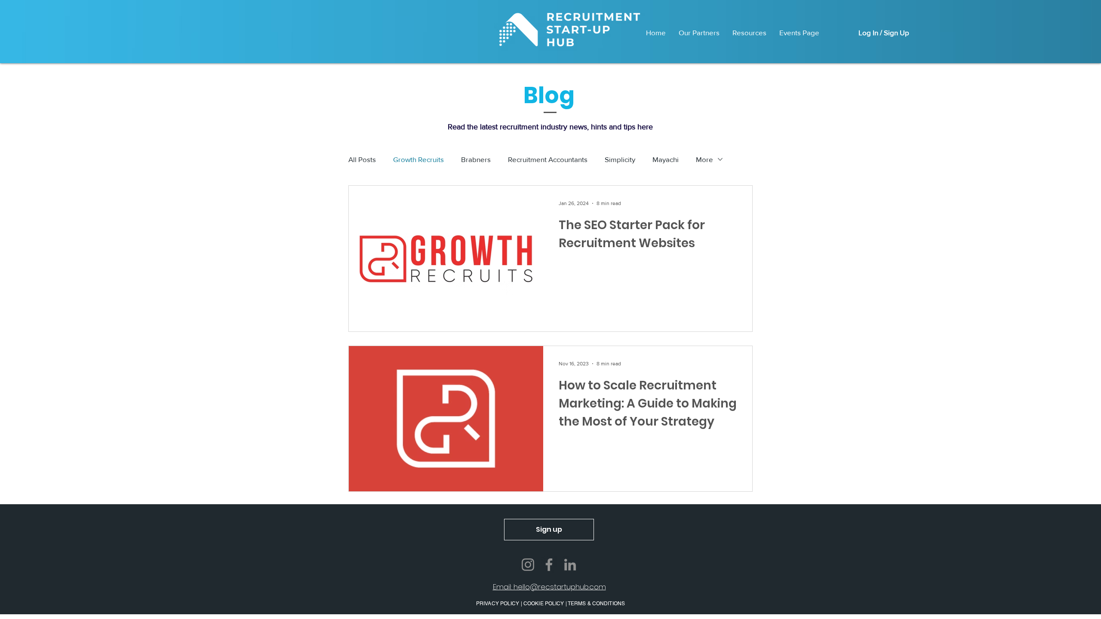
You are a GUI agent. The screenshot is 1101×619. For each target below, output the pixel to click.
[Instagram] (528, 564)
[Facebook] (549, 564)
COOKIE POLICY (543, 604)
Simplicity (620, 159)
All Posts (362, 159)
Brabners (476, 159)
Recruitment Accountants (547, 159)
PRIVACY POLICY (498, 604)
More (704, 159)
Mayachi (665, 159)
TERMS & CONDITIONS (596, 604)
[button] (549, 529)
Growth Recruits (418, 159)
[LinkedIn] (570, 564)
